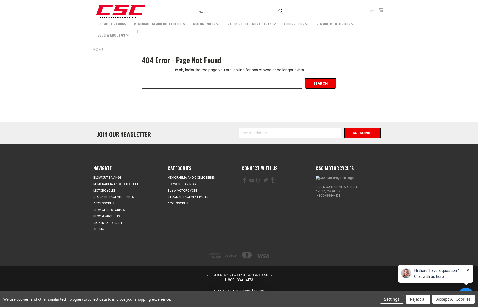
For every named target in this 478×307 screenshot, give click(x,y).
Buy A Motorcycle (182, 190)
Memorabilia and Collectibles (159, 23)
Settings (392, 299)
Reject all (418, 299)
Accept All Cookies (453, 299)
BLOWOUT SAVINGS (111, 23)
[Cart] (380, 9)
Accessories (294, 23)
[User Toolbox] (372, 9)
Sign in (99, 223)
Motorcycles (204, 23)
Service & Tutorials (333, 23)
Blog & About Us (111, 35)
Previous (24, 291)
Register (118, 223)
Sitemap (99, 229)
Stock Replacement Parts (250, 23)
